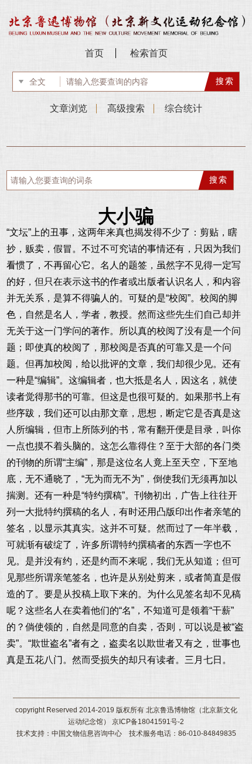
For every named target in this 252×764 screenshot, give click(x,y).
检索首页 (149, 53)
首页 (94, 53)
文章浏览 (68, 108)
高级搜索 (126, 108)
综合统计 (183, 108)
